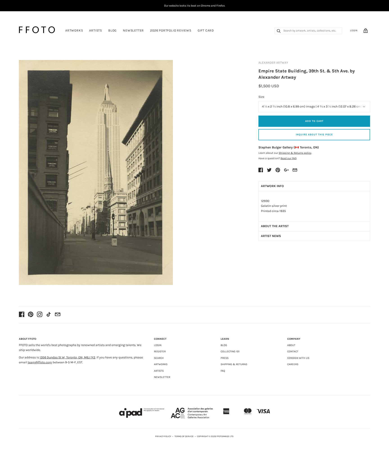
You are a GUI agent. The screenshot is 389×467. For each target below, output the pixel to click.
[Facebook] (21, 315)
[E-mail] (57, 315)
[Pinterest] (30, 315)
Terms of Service (184, 436)
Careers (292, 364)
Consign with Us (298, 358)
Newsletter (133, 30)
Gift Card (206, 30)
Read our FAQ (288, 158)
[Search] (278, 31)
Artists (95, 30)
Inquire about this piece (314, 134)
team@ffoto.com (40, 362)
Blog (112, 30)
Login (354, 30)
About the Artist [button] (275, 226)
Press (224, 358)
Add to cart (314, 121)
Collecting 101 (230, 351)
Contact (292, 351)
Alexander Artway (273, 63)
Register (160, 351)
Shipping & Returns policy (295, 152)
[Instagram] (39, 315)
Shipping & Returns (234, 364)
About (291, 345)
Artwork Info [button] (272, 186)
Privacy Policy (163, 436)
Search (159, 358)
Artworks (74, 30)
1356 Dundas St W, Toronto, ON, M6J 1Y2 (67, 357)
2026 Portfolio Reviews (170, 30)
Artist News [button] (271, 236)
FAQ (223, 370)
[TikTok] (48, 315)
